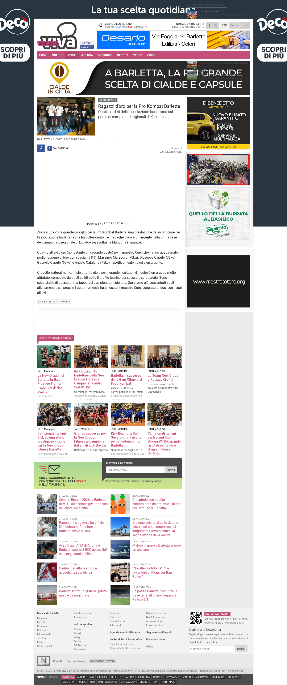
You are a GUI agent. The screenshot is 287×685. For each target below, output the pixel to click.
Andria (81, 677)
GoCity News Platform (102, 661)
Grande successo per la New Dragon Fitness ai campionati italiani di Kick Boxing (90, 439)
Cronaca (42, 626)
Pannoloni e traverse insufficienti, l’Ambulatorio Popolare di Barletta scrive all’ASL (83, 527)
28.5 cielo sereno (126, 25)
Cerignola (143, 677)
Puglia (82, 682)
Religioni (42, 618)
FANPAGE (86, 47)
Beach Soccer (117, 621)
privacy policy (153, 481)
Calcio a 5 (115, 617)
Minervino (218, 677)
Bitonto (116, 677)
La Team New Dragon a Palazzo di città (164, 378)
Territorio (42, 638)
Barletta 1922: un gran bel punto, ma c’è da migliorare (83, 593)
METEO (137, 55)
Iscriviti (171, 469)
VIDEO (151, 55)
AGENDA (87, 55)
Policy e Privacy (76, 661)
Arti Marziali (80, 645)
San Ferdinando (108, 682)
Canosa (129, 677)
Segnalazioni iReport (158, 632)
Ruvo (92, 682)
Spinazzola (128, 682)
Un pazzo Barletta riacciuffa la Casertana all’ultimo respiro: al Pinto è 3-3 (154, 595)
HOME (43, 55)
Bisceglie (102, 677)
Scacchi (114, 613)
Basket (77, 633)
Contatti (57, 661)
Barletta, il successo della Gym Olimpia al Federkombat (126, 379)
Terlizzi (143, 682)
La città (41, 622)
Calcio (77, 629)
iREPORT (122, 55)
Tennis (77, 641)
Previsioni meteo (156, 639)
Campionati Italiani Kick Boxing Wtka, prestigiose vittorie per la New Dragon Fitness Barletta (51, 441)
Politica (41, 630)
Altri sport (115, 625)
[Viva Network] (47, 677)
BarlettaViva (57, 34)
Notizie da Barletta (48, 613)
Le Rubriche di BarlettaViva (126, 639)
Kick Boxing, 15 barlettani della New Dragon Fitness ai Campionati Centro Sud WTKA (89, 379)
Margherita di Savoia (195, 677)
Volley (77, 637)
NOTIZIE (57, 55)
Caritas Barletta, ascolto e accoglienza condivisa (78, 570)
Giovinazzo (172, 677)
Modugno (233, 677)
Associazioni (81, 617)
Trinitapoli (168, 682)
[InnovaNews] (43, 665)
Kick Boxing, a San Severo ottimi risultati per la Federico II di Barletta (127, 439)
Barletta (68, 677)
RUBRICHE (104, 55)
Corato (157, 677)
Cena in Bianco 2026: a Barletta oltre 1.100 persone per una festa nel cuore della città (83, 504)
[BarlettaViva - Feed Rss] (216, 25)
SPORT (72, 55)
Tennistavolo (81, 649)
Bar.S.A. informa (155, 617)
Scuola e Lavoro (83, 613)
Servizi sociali (45, 646)
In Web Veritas (154, 625)
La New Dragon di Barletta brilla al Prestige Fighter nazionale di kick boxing (50, 383)
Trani (154, 682)
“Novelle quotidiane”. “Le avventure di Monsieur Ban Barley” (152, 572)
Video (149, 646)
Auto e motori (154, 621)
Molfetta (68, 682)
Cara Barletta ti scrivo (122, 644)
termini (135, 481)
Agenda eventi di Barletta (125, 632)
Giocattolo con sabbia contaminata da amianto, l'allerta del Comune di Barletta (156, 504)
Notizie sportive (83, 624)
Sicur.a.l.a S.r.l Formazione (125, 648)
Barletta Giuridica (156, 613)
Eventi (40, 642)
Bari (91, 677)
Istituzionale (44, 634)
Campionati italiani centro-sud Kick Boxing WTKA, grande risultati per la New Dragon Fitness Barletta (164, 443)
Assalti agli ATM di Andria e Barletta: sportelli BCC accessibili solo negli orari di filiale (83, 549)
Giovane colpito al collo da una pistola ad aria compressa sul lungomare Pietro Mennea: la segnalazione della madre (155, 529)
